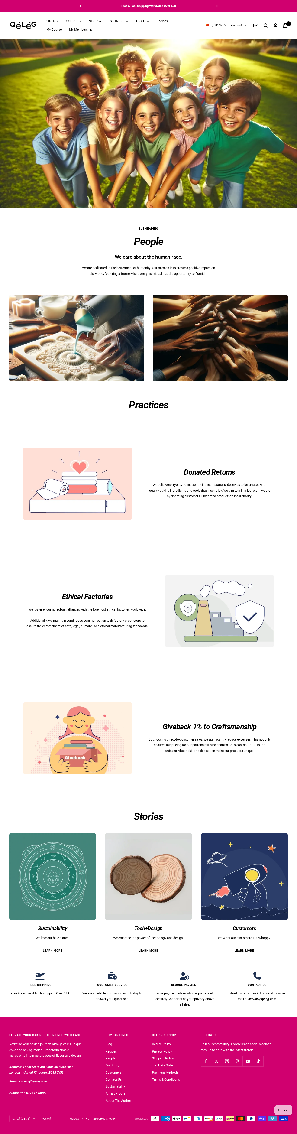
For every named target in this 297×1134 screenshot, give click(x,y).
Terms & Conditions (166, 1079)
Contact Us (114, 1079)
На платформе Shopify (101, 1118)
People (110, 1058)
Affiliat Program (117, 1093)
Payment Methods (165, 1072)
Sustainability (115, 1086)
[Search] (266, 25)
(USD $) (217, 25)
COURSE (72, 21)
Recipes (162, 21)
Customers (113, 1072)
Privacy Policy (162, 1051)
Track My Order (163, 1065)
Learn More (52, 950)
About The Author (118, 1100)
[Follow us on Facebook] (206, 1061)
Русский (236, 25)
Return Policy (161, 1044)
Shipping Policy (163, 1058)
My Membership (80, 30)
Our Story (112, 1065)
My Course (54, 30)
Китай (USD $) (21, 1118)
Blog (109, 1044)
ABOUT (140, 21)
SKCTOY (52, 21)
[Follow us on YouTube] (247, 1061)
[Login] (275, 25)
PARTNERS (117, 21)
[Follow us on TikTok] (258, 1061)
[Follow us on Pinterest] (237, 1061)
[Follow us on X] (216, 1061)
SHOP (93, 21)
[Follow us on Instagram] (227, 1061)
